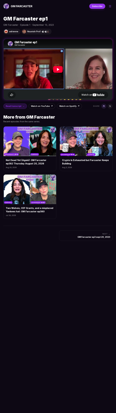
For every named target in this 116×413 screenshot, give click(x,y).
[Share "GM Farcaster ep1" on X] (110, 106)
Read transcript (15, 106)
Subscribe (97, 6)
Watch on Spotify (69, 106)
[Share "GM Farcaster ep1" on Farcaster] (103, 106)
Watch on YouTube (42, 106)
